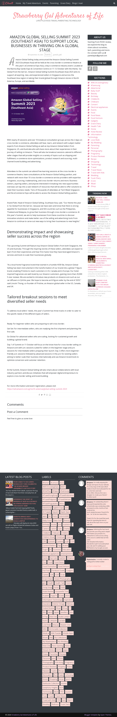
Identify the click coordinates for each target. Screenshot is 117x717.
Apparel (55, 512)
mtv (51, 637)
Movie (45, 637)
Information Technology (52, 600)
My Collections (60, 637)
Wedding (94, 175)
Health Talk (96, 126)
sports (68, 679)
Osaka (45, 654)
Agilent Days (58, 507)
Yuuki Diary (96, 178)
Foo (44, 562)
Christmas (60, 537)
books (53, 524)
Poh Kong (59, 662)
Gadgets (94, 121)
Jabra (50, 612)
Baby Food (47, 520)
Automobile (64, 516)
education (67, 549)
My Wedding (96, 142)
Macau (55, 625)
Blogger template (91, 715)
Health (50, 583)
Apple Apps (65, 512)
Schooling (69, 675)
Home (18, 3)
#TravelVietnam (64, 499)
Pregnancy (95, 153)
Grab (63, 574)
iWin (44, 612)
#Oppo (55, 491)
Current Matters (49, 545)
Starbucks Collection (51, 683)
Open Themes (106, 715)
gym (44, 583)
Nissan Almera (49, 650)
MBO (45, 629)
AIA (66, 507)
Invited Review (48, 608)
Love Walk (95, 140)
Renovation (47, 675)
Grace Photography (62, 579)
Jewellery (64, 612)
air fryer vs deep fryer (94, 566)
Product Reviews (98, 156)
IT (70, 608)
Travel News (96, 170)
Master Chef (65, 625)
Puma (69, 666)
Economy (57, 549)
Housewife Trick (61, 591)
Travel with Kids (97, 172)
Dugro (45, 549)
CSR (72, 541)
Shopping (95, 161)
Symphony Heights (50, 687)
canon (53, 528)
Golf (57, 574)
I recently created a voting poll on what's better (98, 560)
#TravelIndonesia (66, 495)
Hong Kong (47, 587)
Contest (60, 541)
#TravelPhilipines (49, 499)
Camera (46, 528)
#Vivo (62, 503)
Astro (55, 516)
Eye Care (53, 558)
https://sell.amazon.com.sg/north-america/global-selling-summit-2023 (37, 389)
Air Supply (47, 512)
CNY (44, 541)
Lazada (62, 620)
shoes (45, 679)
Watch (69, 700)
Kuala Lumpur (64, 616)
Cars (60, 528)
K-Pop (45, 616)
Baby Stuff (95, 91)
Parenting (54, 3)
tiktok (56, 692)
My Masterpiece (49, 641)
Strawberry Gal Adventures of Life (58, 16)
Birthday (94, 96)
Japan (56, 612)
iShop (93, 186)
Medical (46, 633)
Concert (94, 104)
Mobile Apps (68, 633)
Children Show (48, 537)
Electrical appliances (99, 107)
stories (64, 683)
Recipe (93, 159)
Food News (95, 115)
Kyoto (45, 620)
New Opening (57, 645)
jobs (71, 612)
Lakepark (53, 620)
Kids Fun (53, 616)
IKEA (67, 595)
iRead (93, 183)
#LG (62, 482)
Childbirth (95, 99)
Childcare (95, 101)
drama (65, 545)
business (66, 524)
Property (61, 666)
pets (53, 658)
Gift (51, 574)
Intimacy (70, 604)
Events (45, 3)
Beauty (94, 93)
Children (65, 533)
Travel (93, 167)
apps (45, 516)
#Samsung (95, 85)
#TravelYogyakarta (50, 503)
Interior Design (59, 604)
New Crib (46, 645)
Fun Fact (46, 570)
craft (67, 541)
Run (55, 675)
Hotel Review (96, 131)
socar (61, 679)
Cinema (69, 537)
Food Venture (96, 118)
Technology (96, 164)
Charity (66, 528)
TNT (62, 692)
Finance (71, 558)
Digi (59, 545)
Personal (94, 148)
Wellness (55, 704)
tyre (63, 700)
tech (61, 687)
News (67, 645)
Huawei (46, 595)
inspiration (68, 600)
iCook (93, 181)
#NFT (63, 487)
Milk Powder (56, 633)
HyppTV (54, 595)
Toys (45, 696)
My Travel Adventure (32, 3)
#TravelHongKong (50, 495)
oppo (66, 650)
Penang (62, 654)
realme (54, 671)
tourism (69, 692)
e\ (50, 549)
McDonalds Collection (58, 629)
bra (59, 524)
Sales (61, 675)
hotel (63, 587)
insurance (47, 604)
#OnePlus (47, 491)
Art (50, 516)
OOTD (59, 650)
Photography (96, 151)
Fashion (62, 558)
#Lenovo (54, 482)
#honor (46, 482)
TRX (58, 700)
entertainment (66, 554)
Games (45, 574)
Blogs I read (77, 3)
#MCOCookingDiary (99, 82)
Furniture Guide (58, 570)
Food (93, 112)
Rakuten (46, 671)
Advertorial (95, 88)
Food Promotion (49, 566)
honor (56, 587)
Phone (60, 658)
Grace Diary (65, 3)
